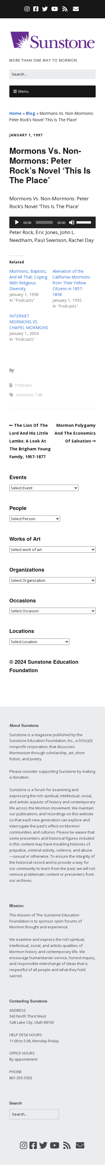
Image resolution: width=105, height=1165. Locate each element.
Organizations (26, 569)
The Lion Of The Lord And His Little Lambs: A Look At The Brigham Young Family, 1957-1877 (30, 441)
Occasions (22, 600)
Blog (30, 113)
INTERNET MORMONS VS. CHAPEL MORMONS (28, 321)
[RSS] (65, 9)
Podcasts (23, 385)
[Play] (17, 222)
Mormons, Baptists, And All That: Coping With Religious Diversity (28, 279)
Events (18, 477)
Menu (23, 91)
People (18, 508)
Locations (21, 631)
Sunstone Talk (29, 394)
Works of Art (25, 539)
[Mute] (72, 222)
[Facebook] (36, 9)
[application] (52, 222)
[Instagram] (27, 9)
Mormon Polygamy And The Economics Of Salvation (75, 433)
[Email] (76, 9)
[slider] (84, 222)
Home (15, 113)
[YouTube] (54, 9)
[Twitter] (45, 9)
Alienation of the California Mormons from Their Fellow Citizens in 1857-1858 (71, 282)
